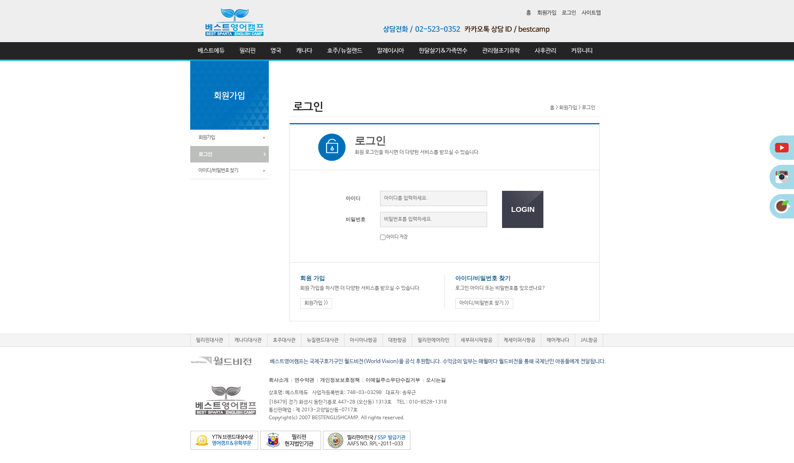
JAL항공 (589, 340)
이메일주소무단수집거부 (393, 380)
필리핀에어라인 (434, 340)
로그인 (589, 108)
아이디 (353, 198)
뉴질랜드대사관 (323, 340)
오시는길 (436, 380)
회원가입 (568, 108)
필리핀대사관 (209, 340)
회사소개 (279, 380)
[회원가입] (547, 12)
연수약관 (304, 380)
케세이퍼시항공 (520, 340)
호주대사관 (284, 340)
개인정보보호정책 (340, 380)
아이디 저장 (396, 237)
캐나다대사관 (248, 340)
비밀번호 (356, 219)
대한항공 (397, 340)
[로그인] (568, 12)
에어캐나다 (558, 340)
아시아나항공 (363, 340)
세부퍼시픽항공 (477, 340)
